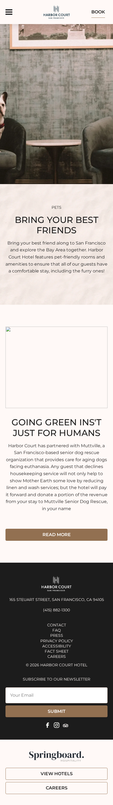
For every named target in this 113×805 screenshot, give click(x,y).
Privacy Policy (56, 640)
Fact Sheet (57, 651)
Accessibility (56, 646)
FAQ (56, 630)
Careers (56, 656)
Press (56, 635)
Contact (56, 625)
